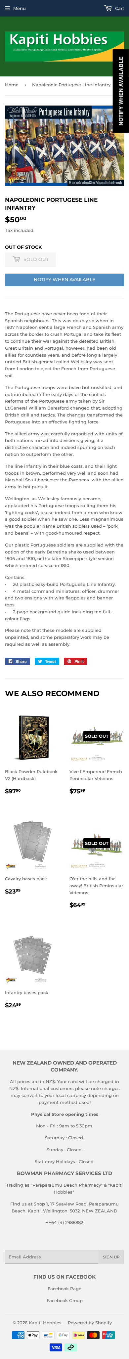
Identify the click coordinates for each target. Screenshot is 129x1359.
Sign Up (111, 1256)
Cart (119, 8)
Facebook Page (64, 1288)
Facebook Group (65, 1300)
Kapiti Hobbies (45, 1322)
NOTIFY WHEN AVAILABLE (64, 280)
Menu (19, 8)
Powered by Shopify (90, 1322)
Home (12, 84)
